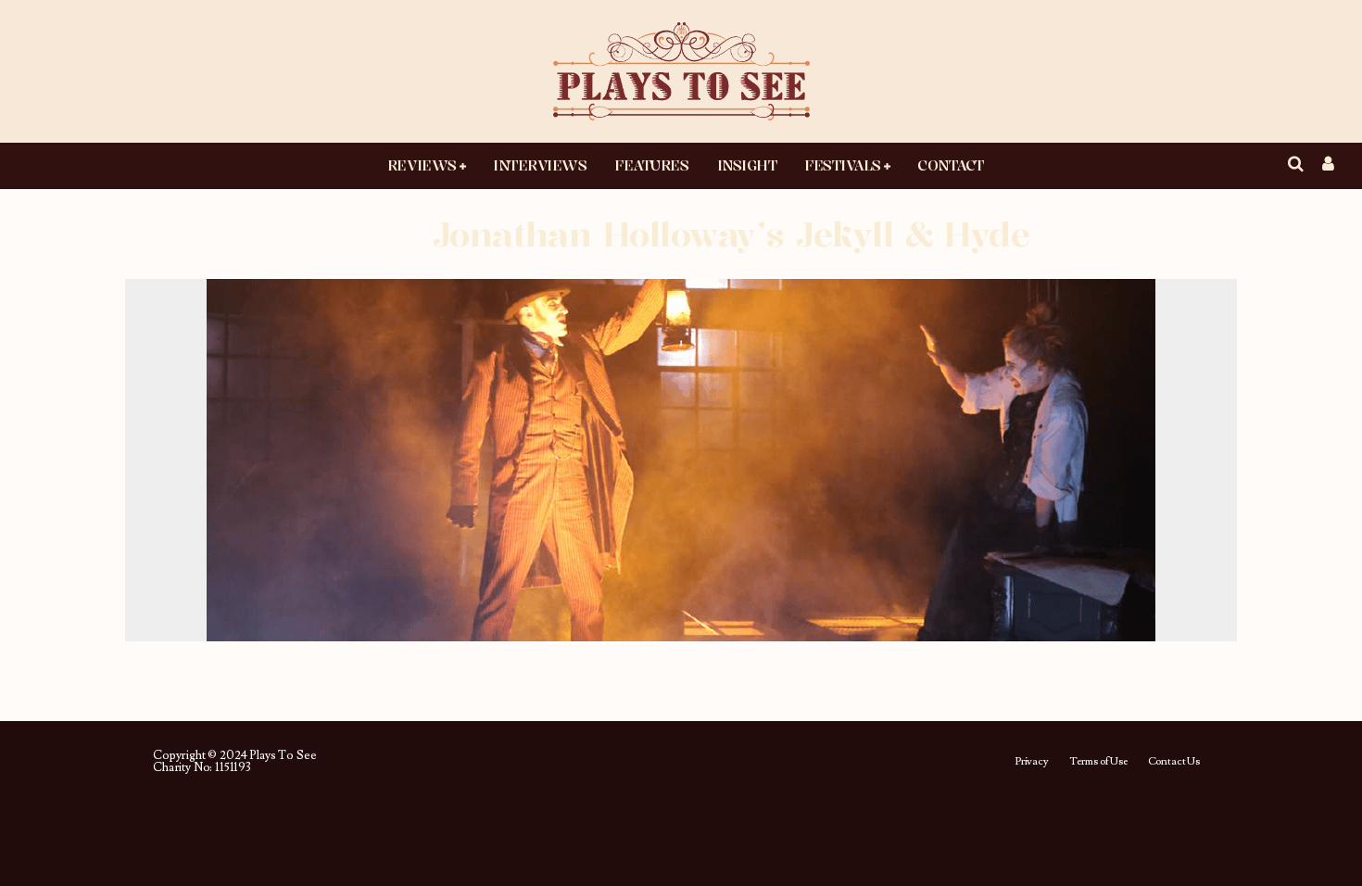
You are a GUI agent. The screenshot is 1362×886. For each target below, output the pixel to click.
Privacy (1032, 761)
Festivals (842, 165)
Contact (950, 165)
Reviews (422, 165)
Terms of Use (1098, 761)
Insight (747, 165)
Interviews (539, 165)
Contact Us (1174, 761)
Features (651, 165)
